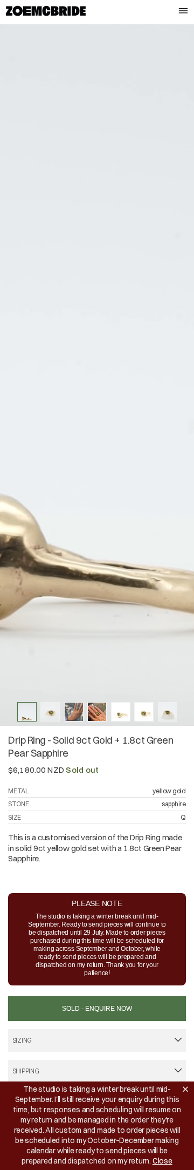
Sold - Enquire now (97, 1008)
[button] (187, 1089)
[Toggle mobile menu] (183, 11)
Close (162, 1161)
